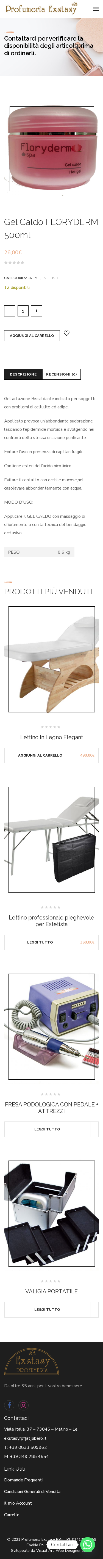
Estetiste (50, 278)
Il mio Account (18, 1503)
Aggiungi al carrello (32, 336)
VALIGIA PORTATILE (51, 1291)
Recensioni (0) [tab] (61, 374)
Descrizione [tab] (23, 374)
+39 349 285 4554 (29, 1457)
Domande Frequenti (23, 1480)
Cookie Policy (37, 1545)
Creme (34, 278)
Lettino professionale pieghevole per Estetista (51, 921)
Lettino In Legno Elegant (51, 737)
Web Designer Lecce (74, 1550)
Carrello (12, 1515)
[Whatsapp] (87, 1544)
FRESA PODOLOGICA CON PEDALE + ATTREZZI (51, 1107)
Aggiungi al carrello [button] (40, 755)
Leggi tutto (40, 942)
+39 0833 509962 (28, 1447)
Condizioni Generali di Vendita (32, 1492)
